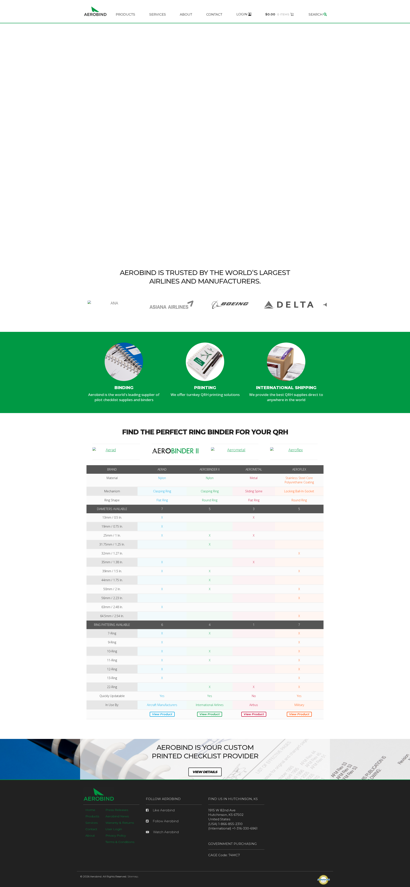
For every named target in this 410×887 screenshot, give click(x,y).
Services (157, 14)
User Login (113, 829)
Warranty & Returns (119, 823)
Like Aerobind (163, 810)
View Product (162, 714)
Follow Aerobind (165, 821)
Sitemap (132, 876)
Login (242, 14)
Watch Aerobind (165, 832)
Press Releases (116, 810)
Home (90, 810)
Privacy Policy (115, 835)
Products (125, 14)
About (186, 14)
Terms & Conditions (119, 842)
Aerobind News (117, 816)
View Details (205, 772)
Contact (214, 14)
